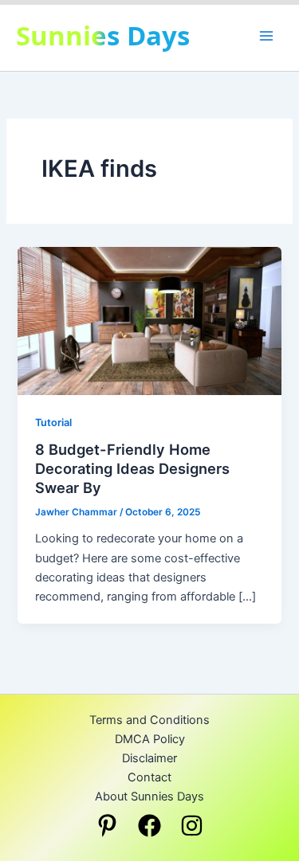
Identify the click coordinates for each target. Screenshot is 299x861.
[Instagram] (191, 825)
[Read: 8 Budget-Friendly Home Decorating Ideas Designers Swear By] (149, 320)
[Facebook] (149, 825)
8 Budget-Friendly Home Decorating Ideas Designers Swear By (132, 467)
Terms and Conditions (149, 720)
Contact (149, 777)
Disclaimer (149, 758)
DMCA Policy (150, 739)
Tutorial (53, 423)
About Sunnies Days (149, 796)
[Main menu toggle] (266, 36)
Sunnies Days (103, 35)
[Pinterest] (107, 825)
